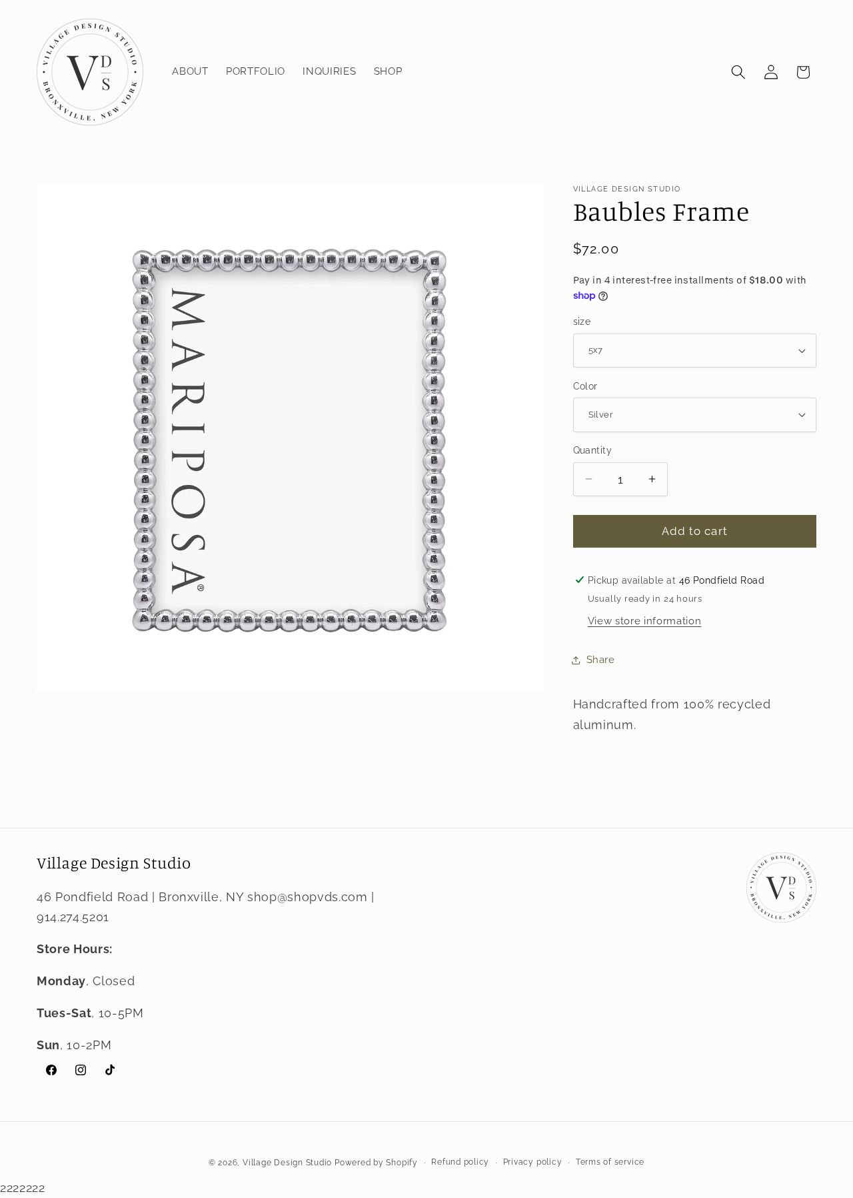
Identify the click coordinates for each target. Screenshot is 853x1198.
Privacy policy (532, 1162)
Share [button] (600, 660)
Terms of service (610, 1162)
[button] (738, 72)
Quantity (592, 450)
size (582, 321)
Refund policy (460, 1162)
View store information (645, 621)
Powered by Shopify (376, 1162)
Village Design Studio (287, 1162)
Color (585, 385)
